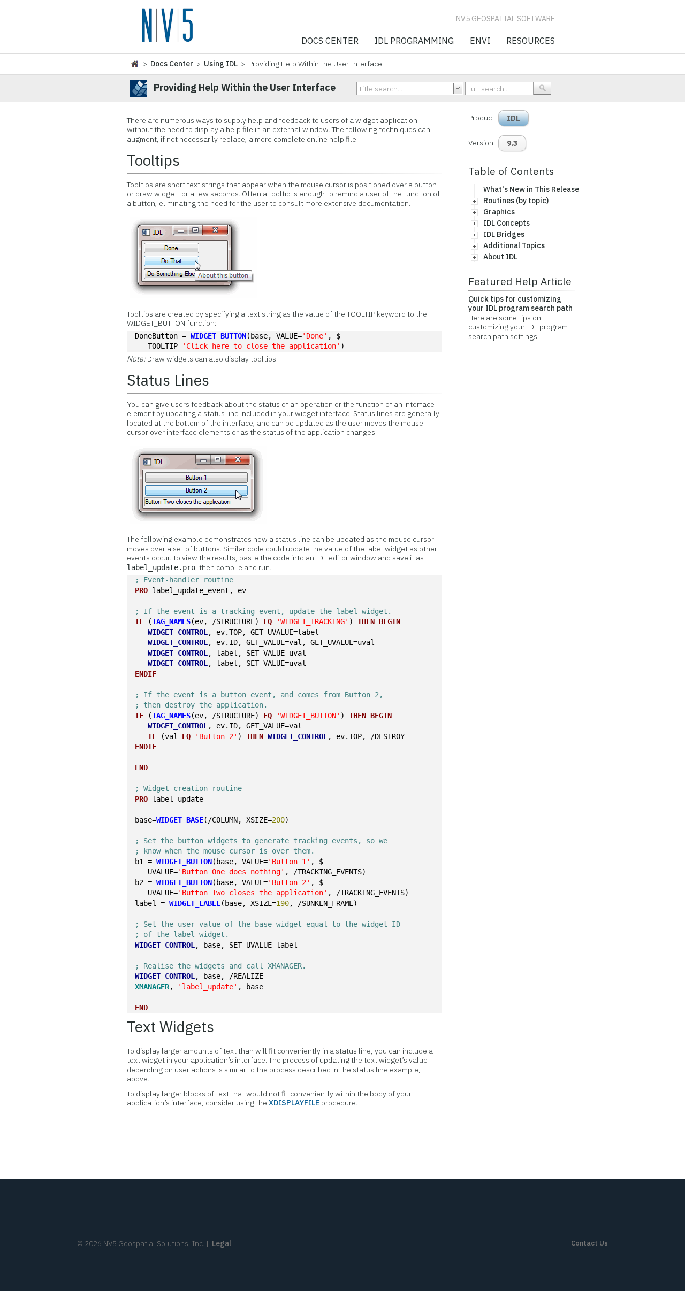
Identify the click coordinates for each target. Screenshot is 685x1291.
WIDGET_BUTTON (218, 336)
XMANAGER (152, 986)
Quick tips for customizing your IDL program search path (520, 303)
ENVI (480, 41)
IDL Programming (414, 41)
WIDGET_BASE (179, 820)
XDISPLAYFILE (294, 1103)
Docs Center (330, 41)
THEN (366, 621)
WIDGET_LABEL (194, 903)
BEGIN (389, 621)
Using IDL (221, 63)
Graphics (499, 212)
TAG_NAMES (171, 621)
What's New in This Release (531, 189)
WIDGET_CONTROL (178, 632)
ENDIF (145, 674)
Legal (221, 1243)
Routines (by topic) (516, 200)
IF (139, 621)
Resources (530, 41)
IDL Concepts (506, 223)
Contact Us (589, 1243)
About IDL (500, 257)
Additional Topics (514, 245)
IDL (513, 118)
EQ (267, 621)
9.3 (512, 143)
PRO (141, 590)
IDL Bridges (503, 234)
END (141, 767)
